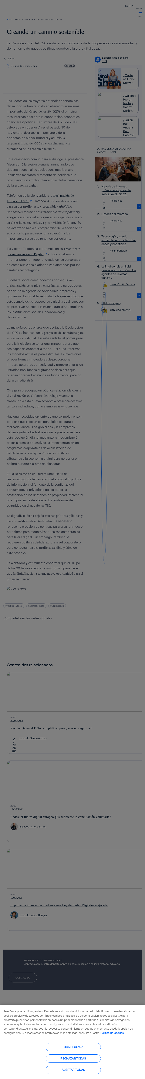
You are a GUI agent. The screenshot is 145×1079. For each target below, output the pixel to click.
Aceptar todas (73, 1069)
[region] (72, 1042)
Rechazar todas (73, 1058)
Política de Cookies (112, 1033)
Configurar (73, 1047)
